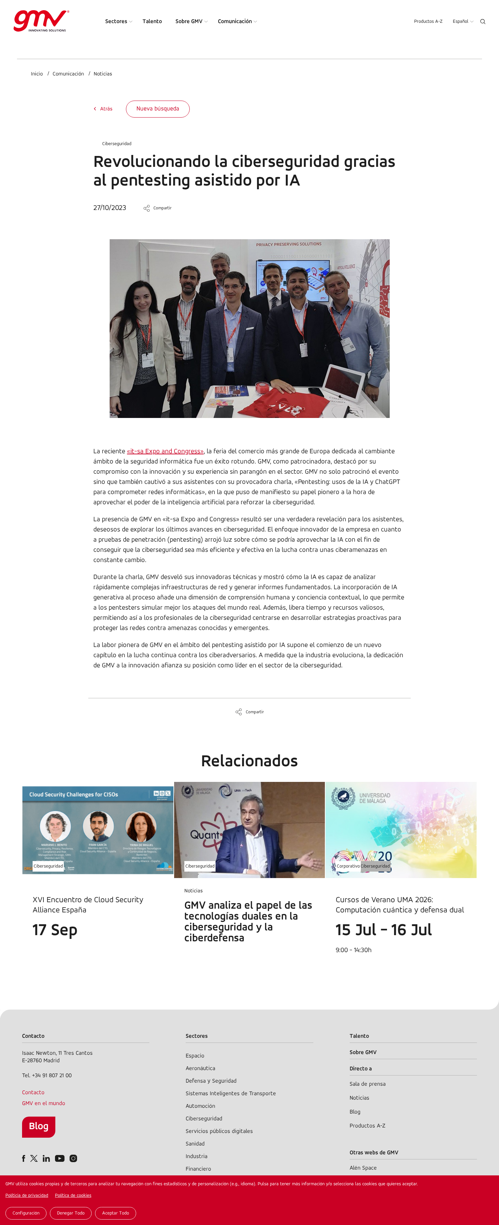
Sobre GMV (189, 21)
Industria (196, 1156)
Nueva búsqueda (157, 109)
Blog (39, 1126)
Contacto (33, 1093)
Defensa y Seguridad (211, 1081)
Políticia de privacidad (26, 1195)
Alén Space (363, 1168)
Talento (152, 21)
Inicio (37, 74)
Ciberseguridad (116, 143)
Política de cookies (73, 1195)
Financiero (198, 1169)
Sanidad (195, 1144)
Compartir (162, 208)
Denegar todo (71, 1213)
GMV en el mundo (43, 1103)
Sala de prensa (368, 1084)
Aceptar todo (115, 1213)
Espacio (195, 1056)
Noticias (103, 74)
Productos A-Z (428, 21)
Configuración (26, 1213)
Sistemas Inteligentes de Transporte (231, 1094)
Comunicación (235, 21)
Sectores (116, 21)
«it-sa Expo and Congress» (165, 451)
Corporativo (348, 866)
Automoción (200, 1106)
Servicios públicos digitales (219, 1131)
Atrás (106, 109)
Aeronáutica (200, 1068)
